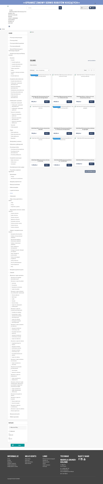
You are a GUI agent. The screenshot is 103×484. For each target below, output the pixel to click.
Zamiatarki (13, 164)
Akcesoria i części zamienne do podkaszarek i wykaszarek (17, 292)
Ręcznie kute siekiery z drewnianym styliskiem (16, 240)
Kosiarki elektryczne (16, 66)
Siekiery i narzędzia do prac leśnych (16, 231)
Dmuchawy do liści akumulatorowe (15, 152)
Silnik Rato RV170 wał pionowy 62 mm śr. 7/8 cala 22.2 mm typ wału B (40, 97)
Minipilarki (13, 138)
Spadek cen (45, 460)
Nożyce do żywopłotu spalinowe (16, 115)
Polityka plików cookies (12, 466)
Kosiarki (12, 60)
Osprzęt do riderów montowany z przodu (16, 347)
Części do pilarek (15, 289)
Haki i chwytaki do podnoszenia (15, 254)
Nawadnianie (13, 174)
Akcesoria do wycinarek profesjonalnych (16, 367)
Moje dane (27, 460)
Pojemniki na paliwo (15, 206)
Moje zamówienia (29, 461)
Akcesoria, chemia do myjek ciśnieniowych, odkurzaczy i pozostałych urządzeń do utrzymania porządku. (17, 384)
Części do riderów (16, 357)
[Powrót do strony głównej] (0, 29)
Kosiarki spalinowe (16, 62)
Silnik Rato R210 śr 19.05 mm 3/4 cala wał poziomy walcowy (85, 97)
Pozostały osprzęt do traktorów (16, 332)
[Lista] (91, 70)
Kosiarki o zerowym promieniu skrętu (17, 73)
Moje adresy (27, 458)
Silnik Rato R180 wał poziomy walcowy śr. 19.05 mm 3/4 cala (63, 97)
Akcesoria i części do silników (17, 408)
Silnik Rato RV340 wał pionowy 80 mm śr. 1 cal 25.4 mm (63, 160)
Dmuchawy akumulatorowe (17, 92)
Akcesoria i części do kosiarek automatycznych (16, 309)
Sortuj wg (32, 70)
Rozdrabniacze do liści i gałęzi (17, 167)
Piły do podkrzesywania (16, 262)
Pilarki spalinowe (14, 132)
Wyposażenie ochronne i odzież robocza (17, 210)
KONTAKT (10, 23)
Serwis (44, 463)
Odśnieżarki (13, 196)
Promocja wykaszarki (15, 46)
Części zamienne (46, 465)
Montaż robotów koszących (49, 458)
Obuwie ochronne (15, 217)
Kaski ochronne (14, 215)
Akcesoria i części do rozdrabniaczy (15, 406)
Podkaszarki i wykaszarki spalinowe (17, 109)
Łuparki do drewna (14, 190)
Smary (12, 204)
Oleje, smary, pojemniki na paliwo (15, 199)
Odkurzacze (13, 162)
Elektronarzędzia (14, 187)
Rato (10, 438)
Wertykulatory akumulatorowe (17, 90)
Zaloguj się (84, 7)
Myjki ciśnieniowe (15, 160)
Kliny (12, 266)
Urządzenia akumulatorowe (16, 79)
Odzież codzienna (15, 227)
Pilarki (11, 130)
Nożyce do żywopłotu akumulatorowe (15, 87)
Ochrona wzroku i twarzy (16, 223)
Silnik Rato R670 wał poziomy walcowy (85, 160)
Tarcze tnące (14, 370)
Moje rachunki (28, 463)
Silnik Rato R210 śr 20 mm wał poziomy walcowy (40, 129)
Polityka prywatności (11, 465)
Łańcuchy (14, 283)
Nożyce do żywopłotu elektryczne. (16, 122)
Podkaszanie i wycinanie (16, 100)
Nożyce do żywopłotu (15, 112)
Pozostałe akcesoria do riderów (17, 354)
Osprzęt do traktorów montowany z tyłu (16, 329)
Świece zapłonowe (16, 401)
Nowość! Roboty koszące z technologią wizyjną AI (16, 49)
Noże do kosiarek (15, 403)
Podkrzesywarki (14, 127)
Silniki (11, 193)
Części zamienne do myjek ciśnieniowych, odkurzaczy (16, 390)
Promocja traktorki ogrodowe (17, 43)
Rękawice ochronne (15, 219)
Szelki (13, 299)
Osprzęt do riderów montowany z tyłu (16, 351)
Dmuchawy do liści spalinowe (17, 149)
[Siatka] (89, 70)
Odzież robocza (14, 225)
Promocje (45, 466)
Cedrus (11, 435)
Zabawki (12, 272)
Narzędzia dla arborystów (16, 234)
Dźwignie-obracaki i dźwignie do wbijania (17, 250)
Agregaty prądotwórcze (15, 181)
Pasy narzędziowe (15, 264)
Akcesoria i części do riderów (17, 341)
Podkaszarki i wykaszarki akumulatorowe (16, 83)
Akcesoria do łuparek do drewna (16, 394)
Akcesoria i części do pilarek (17, 281)
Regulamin (9, 461)
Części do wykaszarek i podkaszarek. (17, 305)
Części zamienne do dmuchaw (16, 363)
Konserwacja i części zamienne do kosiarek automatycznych (16, 316)
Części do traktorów (16, 338)
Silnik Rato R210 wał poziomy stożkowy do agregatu (85, 129)
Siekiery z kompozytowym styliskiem (16, 236)
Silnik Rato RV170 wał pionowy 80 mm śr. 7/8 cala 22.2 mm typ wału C (63, 129)
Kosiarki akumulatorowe (17, 64)
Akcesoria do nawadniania (17, 178)
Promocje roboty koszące (16, 37)
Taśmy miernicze (14, 260)
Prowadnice (14, 285)
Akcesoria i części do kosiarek (15, 398)
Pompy (12, 176)
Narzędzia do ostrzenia (17, 287)
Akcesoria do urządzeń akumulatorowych (16, 278)
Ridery (12, 70)
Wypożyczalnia (46, 461)
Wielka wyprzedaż (14, 416)
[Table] (94, 70)
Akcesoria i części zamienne (16, 275)
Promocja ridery (14, 40)
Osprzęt (13, 301)
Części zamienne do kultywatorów (16, 379)
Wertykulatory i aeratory (15, 141)
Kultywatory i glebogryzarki (16, 144)
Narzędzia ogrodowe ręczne (16, 269)
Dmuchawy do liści (14, 147)
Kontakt (9, 460)
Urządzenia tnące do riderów (16, 344)
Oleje (12, 202)
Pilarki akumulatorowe (16, 94)
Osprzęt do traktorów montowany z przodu (16, 336)
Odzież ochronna (14, 213)
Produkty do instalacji (16, 312)
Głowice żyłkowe (15, 295)
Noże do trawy (15, 302)
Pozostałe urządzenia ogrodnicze (15, 170)
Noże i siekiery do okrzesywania (15, 247)
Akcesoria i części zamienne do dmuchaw (17, 360)
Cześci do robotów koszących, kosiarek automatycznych (16, 321)
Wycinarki (13, 125)
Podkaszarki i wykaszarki (16, 102)
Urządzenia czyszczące (15, 158)
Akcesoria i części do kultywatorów (15, 375)
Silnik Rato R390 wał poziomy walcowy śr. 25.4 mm (40, 160)
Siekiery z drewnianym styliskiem (16, 243)
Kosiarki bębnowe (15, 75)
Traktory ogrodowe (15, 68)
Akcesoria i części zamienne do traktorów (17, 325)
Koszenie (12, 58)
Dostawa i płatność (11, 463)
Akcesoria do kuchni (15, 414)
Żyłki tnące (14, 297)
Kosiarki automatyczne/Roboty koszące (17, 54)
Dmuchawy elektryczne (16, 154)
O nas (8, 458)
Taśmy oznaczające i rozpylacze (15, 258)
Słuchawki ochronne (15, 221)
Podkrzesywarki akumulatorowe (14, 96)
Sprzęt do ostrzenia (16, 372)
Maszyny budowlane (15, 184)
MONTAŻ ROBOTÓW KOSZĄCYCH (17, 11)
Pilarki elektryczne (15, 136)
